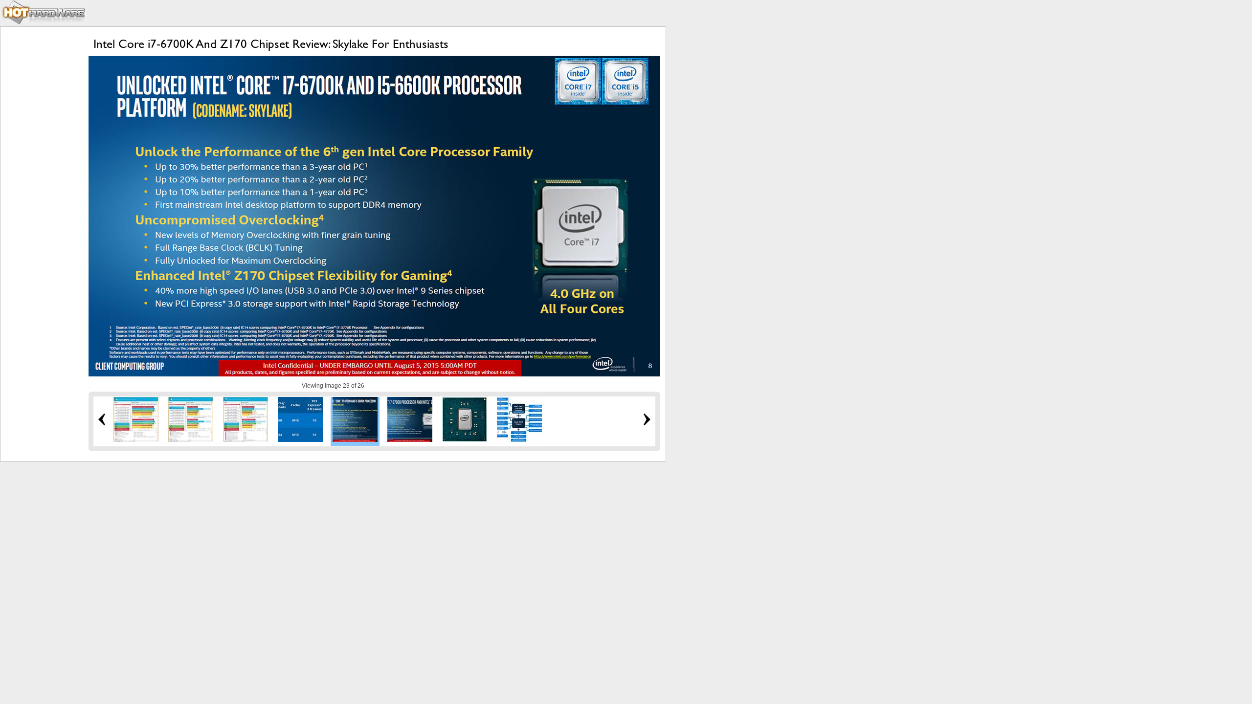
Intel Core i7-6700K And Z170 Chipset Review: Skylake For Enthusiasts (270, 44)
